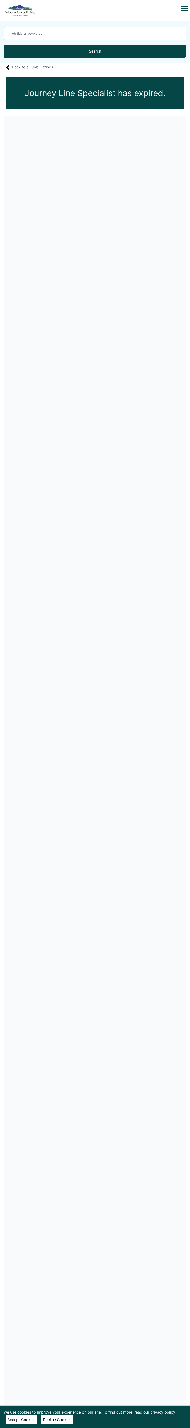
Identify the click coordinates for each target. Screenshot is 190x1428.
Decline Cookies (57, 1419)
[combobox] (95, 33)
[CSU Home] (20, 11)
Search (95, 51)
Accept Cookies (21, 1419)
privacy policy (163, 1412)
